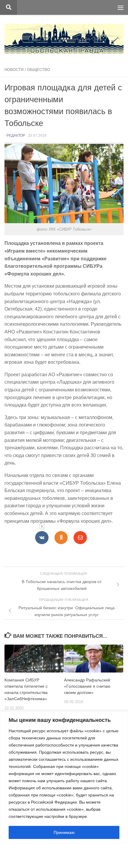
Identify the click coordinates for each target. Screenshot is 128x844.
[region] (64, 777)
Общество (38, 69)
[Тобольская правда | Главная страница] (64, 39)
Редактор (16, 135)
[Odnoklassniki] (61, 537)
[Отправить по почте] (80, 537)
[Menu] (120, 7)
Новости (14, 69)
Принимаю (64, 832)
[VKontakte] (42, 537)
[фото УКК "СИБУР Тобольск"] (64, 221)
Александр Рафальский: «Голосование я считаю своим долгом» (87, 686)
